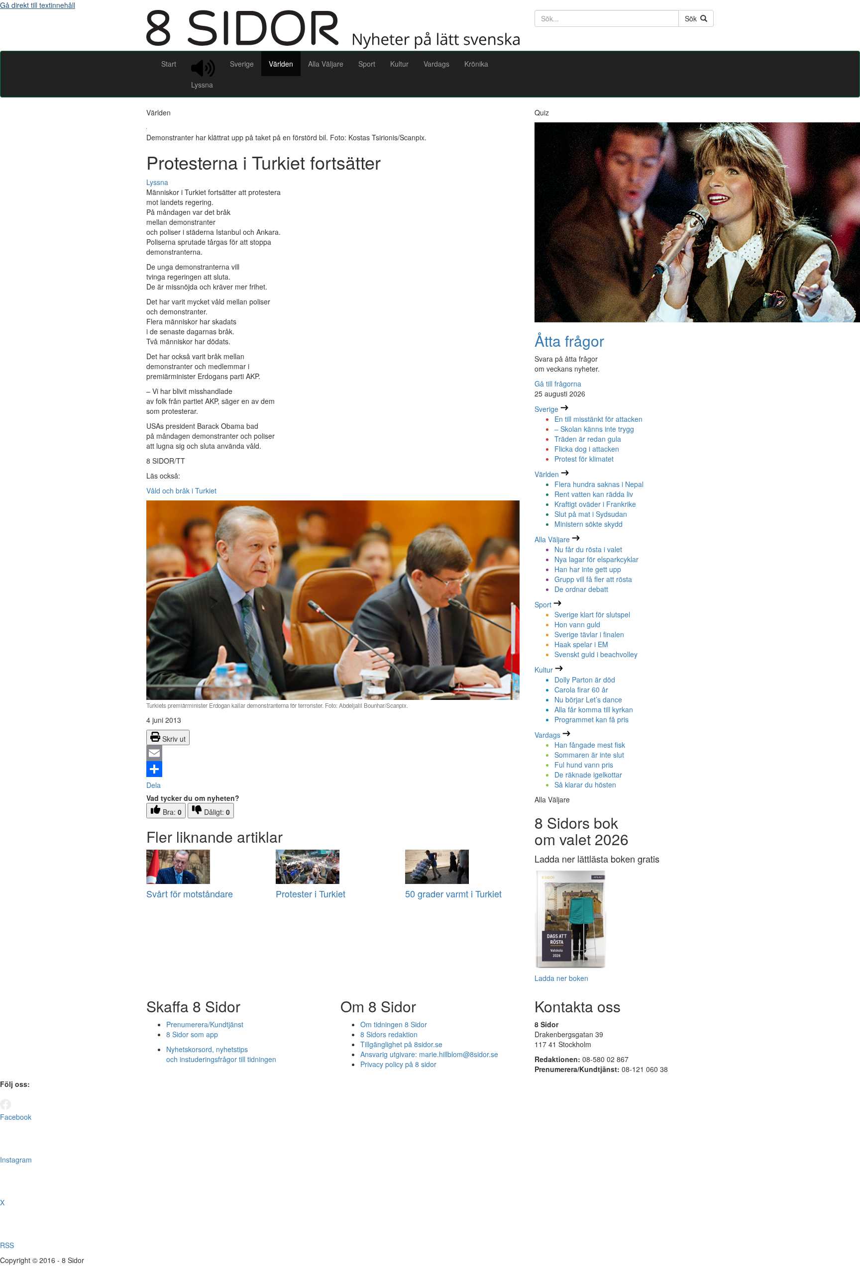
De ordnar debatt (581, 589)
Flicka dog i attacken (586, 449)
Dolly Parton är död (584, 679)
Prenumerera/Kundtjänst (204, 1024)
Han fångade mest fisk (589, 745)
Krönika (476, 64)
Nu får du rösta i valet (588, 549)
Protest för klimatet (584, 459)
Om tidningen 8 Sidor (393, 1024)
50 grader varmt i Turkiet (453, 893)
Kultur (399, 64)
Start (168, 64)
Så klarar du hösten (585, 784)
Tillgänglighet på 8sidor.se (401, 1044)
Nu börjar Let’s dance (588, 699)
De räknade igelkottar (588, 775)
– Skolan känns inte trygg (594, 429)
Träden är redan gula (587, 439)
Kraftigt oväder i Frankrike (595, 504)
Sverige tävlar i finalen (589, 634)
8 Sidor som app (192, 1034)
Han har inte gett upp (587, 569)
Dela (153, 785)
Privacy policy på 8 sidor (398, 1064)
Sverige (242, 64)
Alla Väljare (325, 64)
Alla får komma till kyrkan (593, 709)
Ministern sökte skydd (588, 524)
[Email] (333, 753)
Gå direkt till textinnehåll (37, 5)
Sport (366, 64)
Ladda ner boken (561, 978)
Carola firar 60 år (581, 689)
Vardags (436, 64)
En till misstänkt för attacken (598, 419)
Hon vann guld (577, 624)
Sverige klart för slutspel (592, 614)
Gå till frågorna (558, 384)
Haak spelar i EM (581, 644)
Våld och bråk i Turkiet (181, 490)
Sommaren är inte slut (589, 755)
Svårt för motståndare (189, 893)
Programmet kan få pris (591, 719)
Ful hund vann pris (583, 765)
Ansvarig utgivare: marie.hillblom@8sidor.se (429, 1054)
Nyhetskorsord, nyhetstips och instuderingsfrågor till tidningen (221, 1054)
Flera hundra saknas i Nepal (599, 484)
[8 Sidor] (333, 46)
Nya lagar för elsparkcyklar (596, 559)
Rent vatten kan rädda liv (593, 494)
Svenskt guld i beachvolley (596, 654)
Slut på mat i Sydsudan (590, 514)
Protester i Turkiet (310, 893)
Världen (281, 64)
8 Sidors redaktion (389, 1034)
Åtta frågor (569, 340)
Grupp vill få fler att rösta (593, 579)
